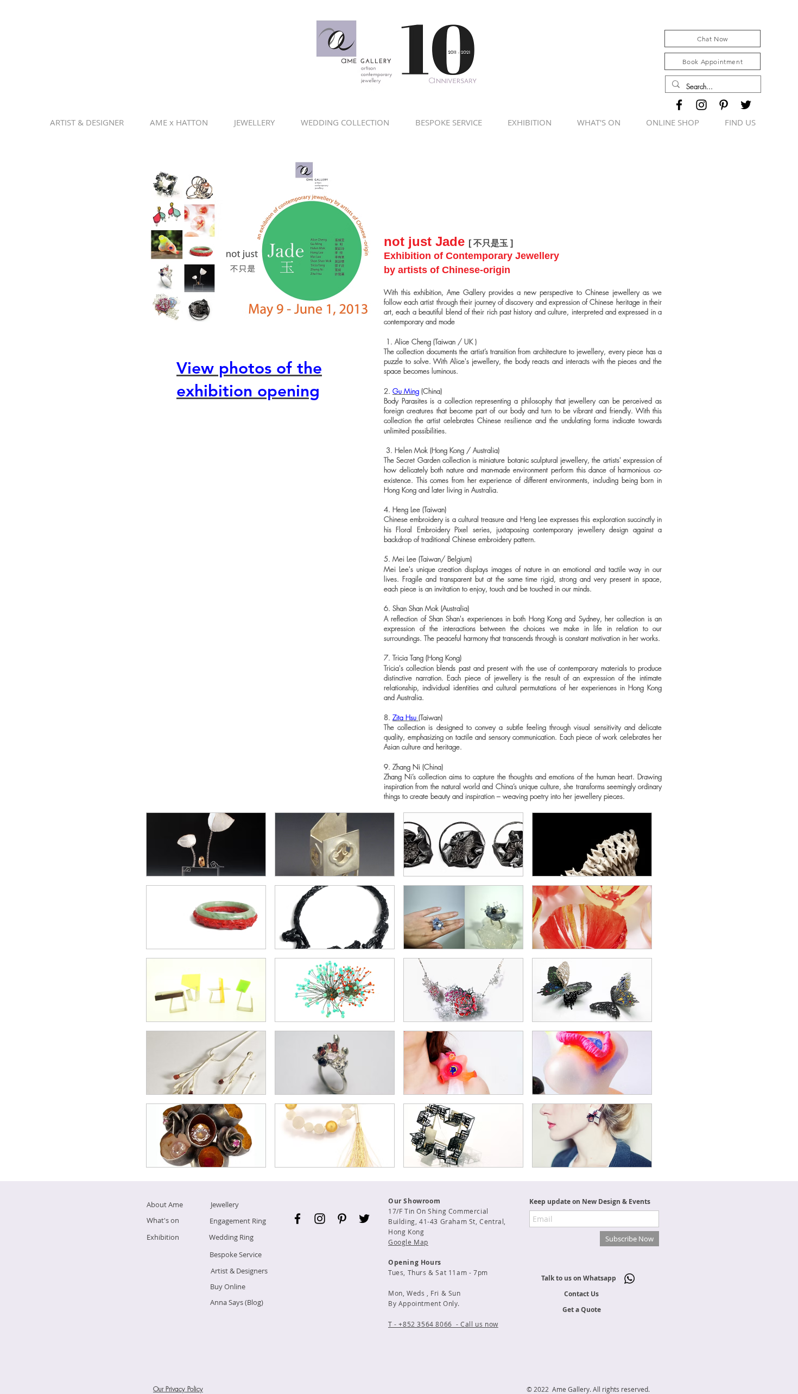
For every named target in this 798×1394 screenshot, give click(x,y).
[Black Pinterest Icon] (724, 105)
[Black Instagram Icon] (701, 105)
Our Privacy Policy (178, 1388)
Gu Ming (405, 391)
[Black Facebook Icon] (679, 105)
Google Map (408, 1242)
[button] (206, 844)
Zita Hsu (405, 717)
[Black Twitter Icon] (746, 105)
